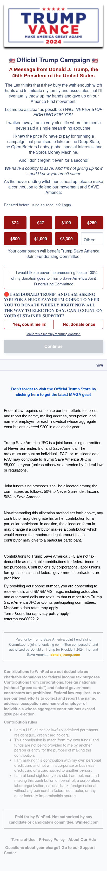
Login (66, 204)
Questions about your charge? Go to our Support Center (49, 850)
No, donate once (79, 324)
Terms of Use (23, 839)
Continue (53, 346)
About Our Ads (82, 839)
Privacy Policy (52, 839)
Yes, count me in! (29, 324)
